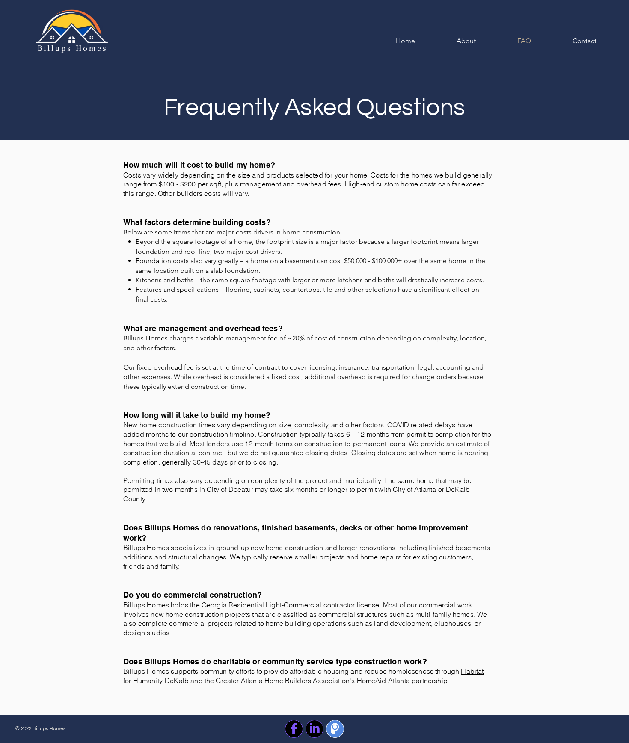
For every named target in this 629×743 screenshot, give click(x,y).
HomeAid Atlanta (383, 680)
